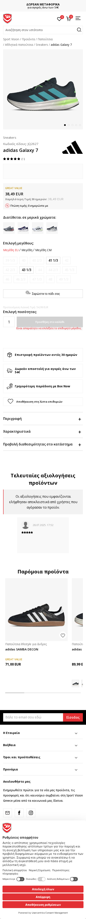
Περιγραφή (12, 418)
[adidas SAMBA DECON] (36, 609)
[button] (43, 30)
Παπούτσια (45, 39)
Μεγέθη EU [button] (11, 250)
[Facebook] (19, 813)
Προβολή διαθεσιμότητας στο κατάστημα (38, 444)
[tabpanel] (43, 89)
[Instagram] (31, 813)
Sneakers (42, 45)
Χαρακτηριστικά (17, 431)
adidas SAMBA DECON (21, 649)
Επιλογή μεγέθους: (18, 243)
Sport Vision (11, 39)
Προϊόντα (28, 39)
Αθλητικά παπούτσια (19, 45)
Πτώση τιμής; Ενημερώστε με (29, 206)
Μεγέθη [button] (27, 250)
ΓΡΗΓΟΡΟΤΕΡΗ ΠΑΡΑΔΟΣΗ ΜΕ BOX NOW (51, 4)
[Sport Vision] (7, 18)
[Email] (7, 813)
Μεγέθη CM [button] (43, 250)
